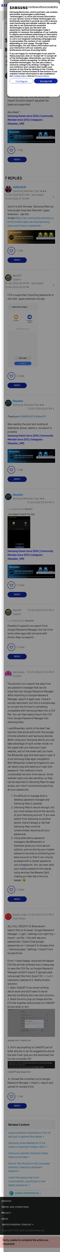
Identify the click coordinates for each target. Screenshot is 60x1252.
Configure (22, 81)
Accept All (46, 81)
